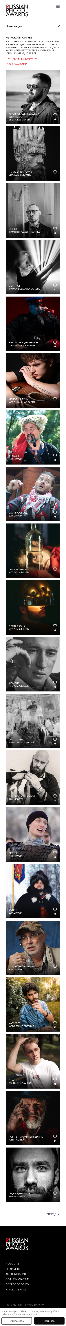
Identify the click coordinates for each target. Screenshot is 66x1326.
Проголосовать (17, 1284)
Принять (49, 1321)
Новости (12, 1263)
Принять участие (17, 1279)
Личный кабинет (17, 1274)
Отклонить (17, 1321)
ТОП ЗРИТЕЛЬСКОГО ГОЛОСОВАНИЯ (21, 61)
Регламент (13, 1269)
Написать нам (16, 1289)
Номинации (14, 26)
